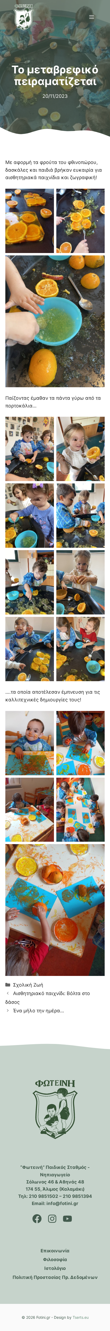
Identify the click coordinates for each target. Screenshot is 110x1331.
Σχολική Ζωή (28, 985)
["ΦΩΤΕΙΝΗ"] (23, 17)
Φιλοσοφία (55, 1259)
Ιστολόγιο (55, 1268)
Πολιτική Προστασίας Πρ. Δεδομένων (55, 1277)
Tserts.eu (81, 1317)
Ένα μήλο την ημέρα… (38, 1010)
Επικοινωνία (55, 1250)
